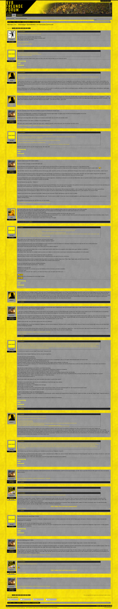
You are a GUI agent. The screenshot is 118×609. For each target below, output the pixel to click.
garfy (12, 217)
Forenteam (39, 26)
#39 (109, 572)
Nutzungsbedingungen (108, 607)
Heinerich (12, 495)
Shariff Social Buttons (30, 607)
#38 (109, 556)
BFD (7, 605)
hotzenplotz (11, 118)
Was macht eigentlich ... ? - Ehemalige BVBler (23, 26)
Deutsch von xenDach (42, 607)
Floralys (19, 221)
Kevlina (27, 221)
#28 (109, 219)
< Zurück (13, 28)
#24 (109, 104)
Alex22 (11, 80)
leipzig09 (11, 59)
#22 (109, 67)
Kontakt (97, 605)
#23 (109, 91)
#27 (109, 204)
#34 (109, 465)
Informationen (19, 15)
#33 (109, 436)
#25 (109, 127)
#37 (109, 535)
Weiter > (29, 28)
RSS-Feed (110, 605)
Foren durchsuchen (10, 18)
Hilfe (100, 605)
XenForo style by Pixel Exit (52, 607)
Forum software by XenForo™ (15, 607)
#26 (109, 155)
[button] (12, 599)
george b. (12, 300)
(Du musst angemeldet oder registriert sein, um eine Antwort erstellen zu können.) (97, 595)
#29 (109, 287)
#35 (109, 480)
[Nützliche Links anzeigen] (109, 602)
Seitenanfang (108, 605)
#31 (109, 333)
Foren (14, 15)
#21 (109, 45)
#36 (109, 508)
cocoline (11, 39)
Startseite (9, 15)
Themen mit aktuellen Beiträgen (21, 18)
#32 (109, 406)
